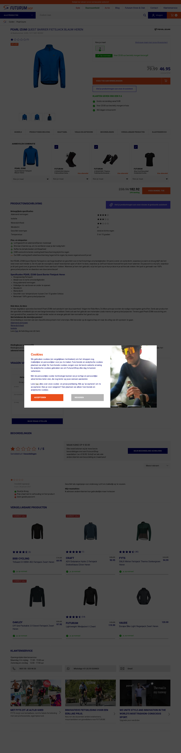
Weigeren (79, 397)
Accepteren (40, 397)
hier (37, 384)
